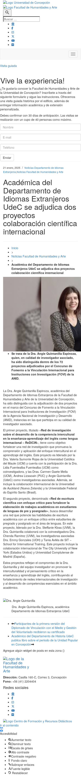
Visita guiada (8, 66)
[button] (1, 729)
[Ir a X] (12, 36)
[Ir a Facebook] (12, 28)
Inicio (14, 248)
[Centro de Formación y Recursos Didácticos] (37, 721)
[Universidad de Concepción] (26, 2)
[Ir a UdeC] (12, 24)
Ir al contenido (9, 725)
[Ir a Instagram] (12, 32)
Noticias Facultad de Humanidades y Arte (40, 172)
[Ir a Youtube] (13, 40)
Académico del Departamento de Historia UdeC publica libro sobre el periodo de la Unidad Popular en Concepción (44, 640)
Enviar (7, 158)
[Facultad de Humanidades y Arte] (30, 7)
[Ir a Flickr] (12, 44)
